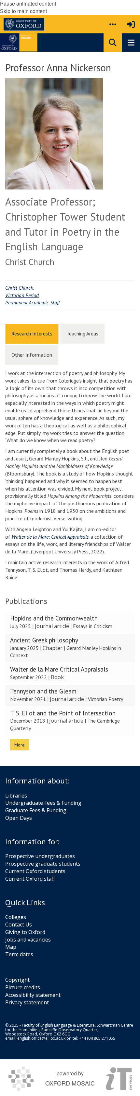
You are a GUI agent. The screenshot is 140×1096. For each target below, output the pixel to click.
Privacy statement (27, 1002)
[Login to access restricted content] (131, 24)
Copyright (17, 979)
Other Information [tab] (31, 354)
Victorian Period (22, 295)
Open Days (18, 817)
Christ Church (19, 287)
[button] (113, 24)
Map (10, 946)
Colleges (15, 917)
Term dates (19, 954)
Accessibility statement (33, 994)
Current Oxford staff (30, 878)
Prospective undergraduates (40, 856)
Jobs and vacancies (28, 939)
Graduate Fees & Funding (35, 810)
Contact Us (18, 924)
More (19, 745)
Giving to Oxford (25, 932)
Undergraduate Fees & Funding (43, 802)
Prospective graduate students (42, 863)
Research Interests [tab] (31, 333)
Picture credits (22, 987)
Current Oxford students (35, 871)
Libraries (16, 795)
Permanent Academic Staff (32, 302)
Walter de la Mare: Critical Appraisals (50, 536)
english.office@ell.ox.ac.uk (41, 1038)
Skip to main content (23, 11)
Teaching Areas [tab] (82, 333)
